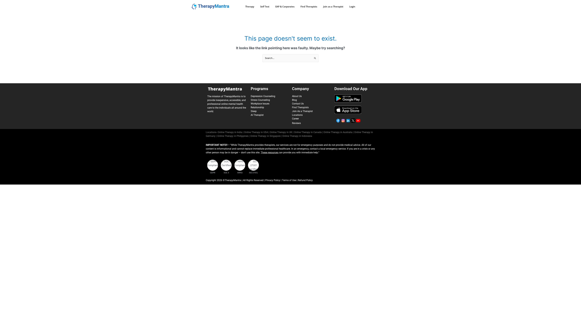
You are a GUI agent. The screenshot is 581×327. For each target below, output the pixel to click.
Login (352, 6)
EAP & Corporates (284, 6)
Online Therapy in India (230, 132)
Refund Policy (305, 180)
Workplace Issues (260, 103)
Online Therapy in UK (281, 132)
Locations (297, 115)
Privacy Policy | (273, 180)
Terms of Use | (290, 180)
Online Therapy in (232, 136)
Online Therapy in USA (256, 132)
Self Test (264, 6)
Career (295, 118)
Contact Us (298, 103)
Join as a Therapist (333, 6)
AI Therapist (257, 115)
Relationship (257, 107)
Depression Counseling (263, 96)
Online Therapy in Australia (337, 132)
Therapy (249, 6)
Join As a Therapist (302, 111)
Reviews (296, 123)
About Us (297, 96)
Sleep (254, 111)
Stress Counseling (260, 100)
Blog (294, 100)
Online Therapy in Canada (308, 132)
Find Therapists (308, 6)
